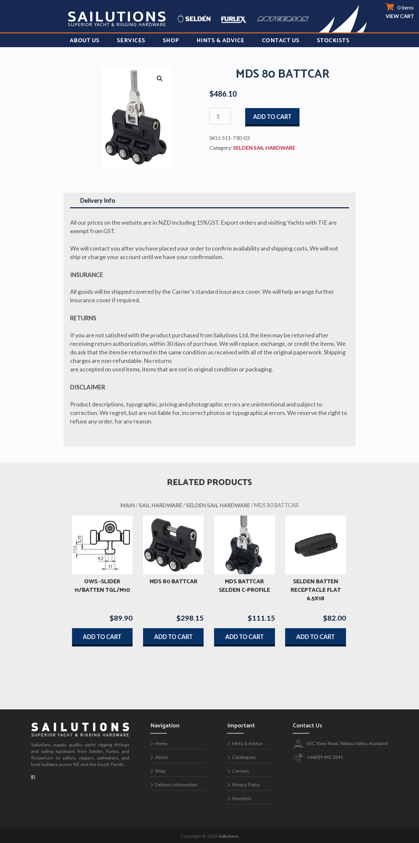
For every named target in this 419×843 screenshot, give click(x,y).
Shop (171, 41)
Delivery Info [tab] (97, 200)
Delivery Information (176, 784)
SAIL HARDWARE (160, 505)
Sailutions (229, 836)
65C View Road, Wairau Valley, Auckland (347, 743)
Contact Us (281, 41)
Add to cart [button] (102, 636)
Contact (240, 771)
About (161, 757)
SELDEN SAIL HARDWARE (264, 147)
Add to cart (272, 116)
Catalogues (244, 757)
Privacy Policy (246, 784)
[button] (160, 78)
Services (131, 41)
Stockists (333, 41)
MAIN (127, 505)
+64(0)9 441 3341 (324, 757)
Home (161, 743)
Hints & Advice (220, 41)
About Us (85, 41)
